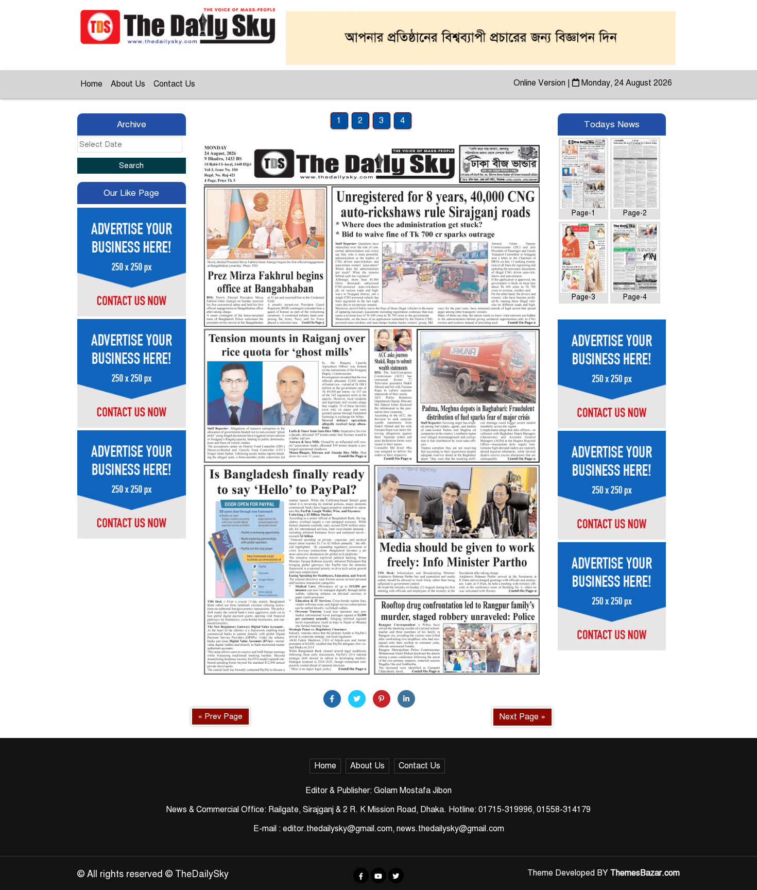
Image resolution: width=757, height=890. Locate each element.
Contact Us (174, 84)
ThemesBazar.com (645, 873)
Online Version (540, 83)
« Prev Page (220, 716)
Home (91, 84)
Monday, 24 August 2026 (625, 83)
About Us (128, 84)
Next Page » (522, 717)
